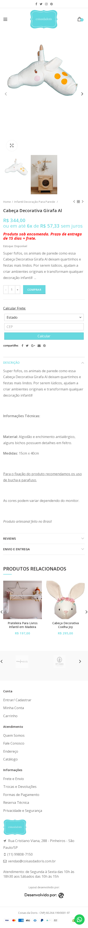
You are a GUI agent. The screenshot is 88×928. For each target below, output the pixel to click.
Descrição (11, 362)
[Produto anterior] (74, 202)
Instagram (46, 4)
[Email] (39, 345)
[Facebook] (22, 345)
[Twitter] (27, 345)
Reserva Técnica (16, 802)
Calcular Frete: (14, 308)
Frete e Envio (13, 778)
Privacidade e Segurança (22, 810)
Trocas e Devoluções (20, 786)
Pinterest (51, 4)
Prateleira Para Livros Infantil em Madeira (23, 625)
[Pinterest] (44, 345)
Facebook (36, 4)
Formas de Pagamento (21, 794)
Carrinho (10, 716)
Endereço (10, 751)
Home (7, 202)
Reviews (9, 539)
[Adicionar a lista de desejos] (36, 586)
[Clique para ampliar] (11, 145)
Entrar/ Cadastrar (17, 700)
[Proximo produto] (83, 202)
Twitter (41, 4)
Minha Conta (13, 708)
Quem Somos (14, 735)
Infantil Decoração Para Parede (35, 202)
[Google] (33, 345)
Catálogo (10, 759)
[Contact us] (79, 919)
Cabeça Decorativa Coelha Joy (65, 625)
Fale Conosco (13, 743)
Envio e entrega (16, 549)
